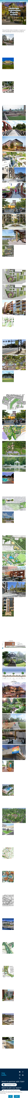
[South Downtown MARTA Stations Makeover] (14, 752)
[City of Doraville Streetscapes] (14, 347)
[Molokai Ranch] (14, 690)
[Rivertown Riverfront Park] (14, 362)
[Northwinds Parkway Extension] (14, 674)
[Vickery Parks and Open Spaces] (14, 417)
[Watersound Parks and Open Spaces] (14, 128)
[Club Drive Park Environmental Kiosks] (8, 766)
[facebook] (23, 1072)
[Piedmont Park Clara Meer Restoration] (14, 464)
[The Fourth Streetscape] (14, 175)
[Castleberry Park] (14, 589)
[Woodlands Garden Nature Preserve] (14, 705)
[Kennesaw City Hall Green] (14, 292)
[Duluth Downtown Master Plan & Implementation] (8, 251)
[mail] (20, 1072)
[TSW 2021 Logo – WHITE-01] (4, 1)
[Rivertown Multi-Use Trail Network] (8, 853)
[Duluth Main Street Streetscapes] (14, 159)
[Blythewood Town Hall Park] (14, 558)
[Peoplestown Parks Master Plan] (14, 503)
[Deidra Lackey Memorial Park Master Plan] (14, 237)
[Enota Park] (14, 542)
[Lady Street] (8, 995)
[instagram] (20, 1075)
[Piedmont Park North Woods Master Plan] (8, 948)
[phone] (20, 1078)
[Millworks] (14, 736)
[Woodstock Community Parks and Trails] (14, 402)
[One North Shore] (14, 112)
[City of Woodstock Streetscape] (14, 190)
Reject (17, 1096)
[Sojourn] (8, 790)
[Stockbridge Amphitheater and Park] (8, 1019)
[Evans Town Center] (8, 63)
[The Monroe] (8, 1043)
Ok (10, 1096)
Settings (26, 1091)
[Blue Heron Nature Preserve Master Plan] (8, 971)
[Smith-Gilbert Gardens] (14, 815)
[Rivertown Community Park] (8, 376)
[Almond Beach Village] (8, 876)
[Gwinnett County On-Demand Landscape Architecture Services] (14, 721)
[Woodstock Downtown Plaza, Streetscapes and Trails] (14, 307)
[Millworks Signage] (8, 607)
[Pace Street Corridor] (8, 321)
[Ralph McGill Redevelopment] (14, 221)
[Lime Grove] (8, 900)
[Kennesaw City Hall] (14, 276)
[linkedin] (23, 1075)
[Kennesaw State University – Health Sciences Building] (14, 143)
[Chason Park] (8, 39)
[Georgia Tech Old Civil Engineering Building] (14, 574)
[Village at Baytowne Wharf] (8, 924)
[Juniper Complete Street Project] (8, 87)
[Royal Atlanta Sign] (14, 643)
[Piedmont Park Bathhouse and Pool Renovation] (8, 478)
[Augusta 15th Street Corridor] (8, 829)
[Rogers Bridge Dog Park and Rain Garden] (14, 448)
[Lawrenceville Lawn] (8, 517)
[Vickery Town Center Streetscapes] (14, 206)
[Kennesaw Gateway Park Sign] (14, 659)
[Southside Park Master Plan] (14, 433)
